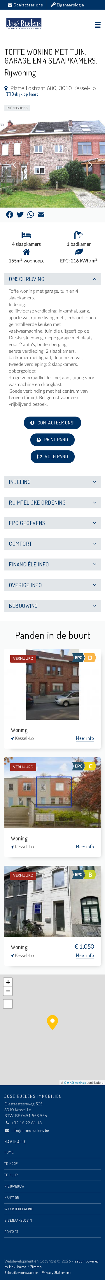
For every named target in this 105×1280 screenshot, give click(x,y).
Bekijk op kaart (24, 94)
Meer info (85, 738)
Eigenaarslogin (70, 4)
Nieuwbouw (14, 1186)
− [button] (8, 991)
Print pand (55, 440)
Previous (14, 165)
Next (90, 165)
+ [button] (8, 982)
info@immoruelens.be (30, 1130)
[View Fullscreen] (8, 1004)
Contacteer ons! (55, 423)
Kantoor (11, 1197)
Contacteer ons (28, 4)
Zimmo (36, 1266)
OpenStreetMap (75, 1083)
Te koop (11, 1163)
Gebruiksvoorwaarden (21, 1272)
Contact (11, 1231)
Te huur (11, 1174)
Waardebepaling (18, 1209)
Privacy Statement (56, 1272)
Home (9, 1152)
